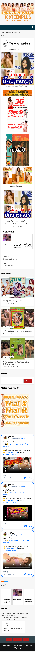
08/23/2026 (15, 303)
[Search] (33, 27)
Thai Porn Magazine (8, 41)
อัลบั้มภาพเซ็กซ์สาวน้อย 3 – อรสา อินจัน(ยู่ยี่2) (17, 331)
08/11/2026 (15, 334)
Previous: (10, 258)
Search (4, 373)
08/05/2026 (15, 366)
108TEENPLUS (17, 17)
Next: (8, 264)
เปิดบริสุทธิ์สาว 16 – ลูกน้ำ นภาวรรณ (15, 301)
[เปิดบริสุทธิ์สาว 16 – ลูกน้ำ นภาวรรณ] (17, 287)
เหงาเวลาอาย (7, 49)
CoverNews (27, 645)
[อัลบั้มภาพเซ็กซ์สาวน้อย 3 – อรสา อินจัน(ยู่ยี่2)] (17, 318)
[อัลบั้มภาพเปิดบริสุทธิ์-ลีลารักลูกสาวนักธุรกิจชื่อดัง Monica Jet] (17, 349)
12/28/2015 (16, 49)
